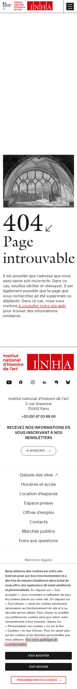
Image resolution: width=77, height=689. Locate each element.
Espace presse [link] (38, 503)
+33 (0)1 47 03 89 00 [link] (39, 416)
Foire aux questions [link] (38, 541)
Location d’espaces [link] (38, 494)
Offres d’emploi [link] (38, 513)
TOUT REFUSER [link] (38, 667)
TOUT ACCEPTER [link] (38, 655)
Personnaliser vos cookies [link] (37, 680)
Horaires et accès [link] (38, 484)
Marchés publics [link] (38, 531)
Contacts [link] (39, 522)
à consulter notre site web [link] (42, 306)
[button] (70, 6)
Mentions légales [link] (38, 560)
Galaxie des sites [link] (36, 475)
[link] (6, 6)
